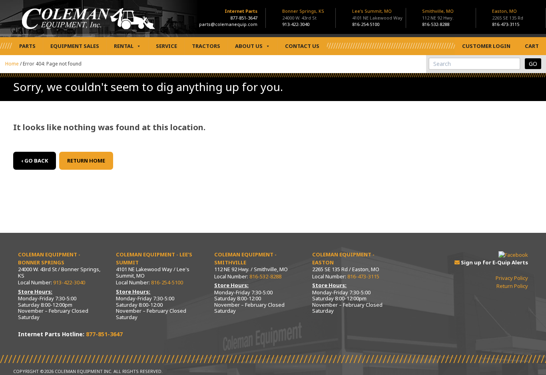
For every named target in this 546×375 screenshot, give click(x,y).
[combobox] (474, 64)
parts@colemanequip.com (228, 24)
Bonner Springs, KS (303, 14)
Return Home (86, 160)
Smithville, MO (438, 14)
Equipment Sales (74, 46)
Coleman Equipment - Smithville (245, 258)
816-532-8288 (435, 24)
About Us (249, 46)
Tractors (206, 46)
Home (12, 63)
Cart (532, 46)
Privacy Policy (512, 278)
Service (166, 46)
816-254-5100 (365, 24)
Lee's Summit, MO (377, 14)
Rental (124, 46)
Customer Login (486, 46)
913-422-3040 (295, 24)
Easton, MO (507, 14)
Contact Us (302, 46)
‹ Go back (34, 160)
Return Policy (512, 286)
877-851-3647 (243, 18)
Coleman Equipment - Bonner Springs (49, 258)
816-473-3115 (505, 24)
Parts (27, 46)
